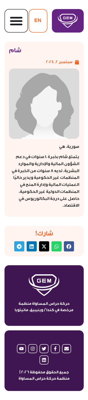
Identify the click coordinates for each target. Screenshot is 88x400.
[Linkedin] (44, 359)
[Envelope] (66, 348)
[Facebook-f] (55, 348)
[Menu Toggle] (16, 21)
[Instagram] (32, 348)
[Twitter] (44, 348)
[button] (69, 246)
